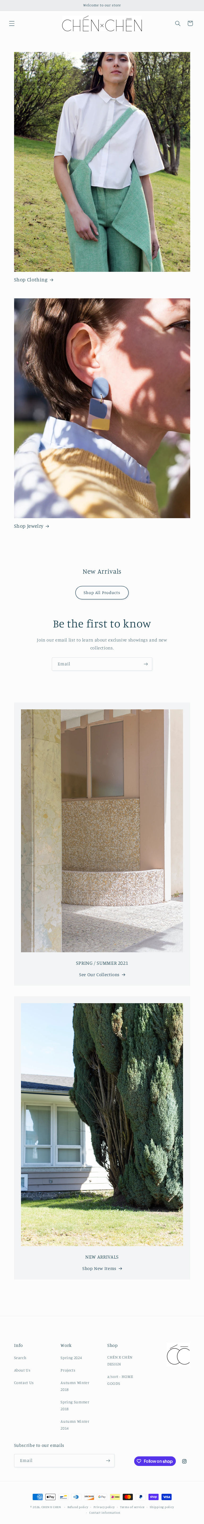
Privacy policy (104, 1507)
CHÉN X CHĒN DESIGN (120, 1360)
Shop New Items (99, 1268)
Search (20, 1357)
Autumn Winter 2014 (75, 1424)
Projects (68, 1370)
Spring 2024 (71, 1357)
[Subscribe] (146, 663)
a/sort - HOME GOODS (120, 1380)
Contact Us (24, 1382)
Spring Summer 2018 (75, 1405)
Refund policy (77, 1507)
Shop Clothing (31, 279)
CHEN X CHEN (51, 1507)
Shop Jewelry (29, 526)
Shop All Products (102, 592)
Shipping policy (162, 1507)
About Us (22, 1370)
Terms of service (132, 1507)
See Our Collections (99, 974)
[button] (12, 23)
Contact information (104, 1512)
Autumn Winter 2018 (75, 1386)
